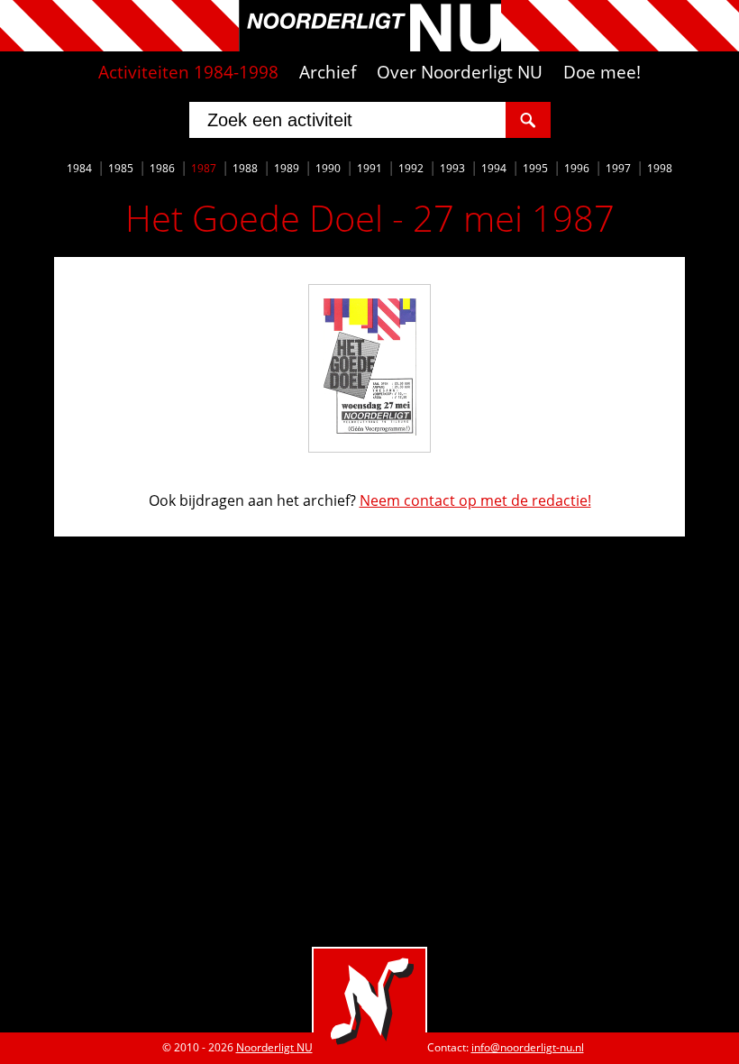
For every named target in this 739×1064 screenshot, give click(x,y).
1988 (245, 168)
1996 (576, 168)
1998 (659, 168)
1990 (328, 168)
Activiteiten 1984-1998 (188, 72)
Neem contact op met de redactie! (475, 500)
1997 (618, 168)
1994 (493, 168)
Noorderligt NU (274, 1047)
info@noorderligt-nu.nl (527, 1047)
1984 (79, 168)
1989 (286, 168)
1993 (452, 168)
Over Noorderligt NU (460, 72)
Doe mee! (602, 72)
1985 (120, 168)
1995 (535, 168)
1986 (162, 168)
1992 (411, 168)
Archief (327, 72)
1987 (203, 168)
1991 (369, 168)
